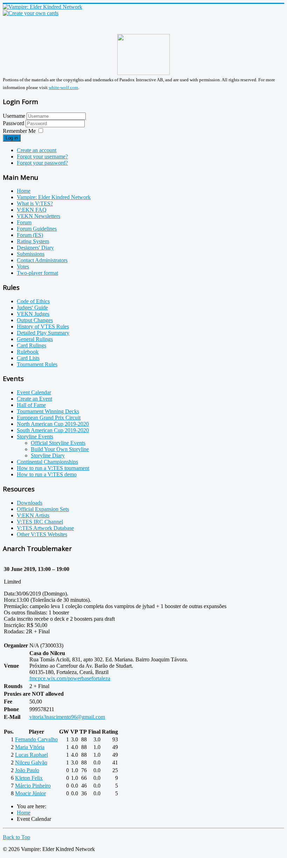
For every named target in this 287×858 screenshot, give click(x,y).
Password (14, 123)
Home (23, 191)
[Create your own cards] (30, 13)
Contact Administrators (42, 260)
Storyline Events (35, 437)
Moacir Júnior (30, 793)
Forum (24, 222)
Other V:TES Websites (42, 534)
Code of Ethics (33, 301)
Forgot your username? (42, 156)
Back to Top (16, 837)
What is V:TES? (35, 203)
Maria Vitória (29, 747)
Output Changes (35, 320)
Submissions (30, 254)
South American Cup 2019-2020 (53, 430)
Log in (12, 138)
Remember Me (19, 131)
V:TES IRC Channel (40, 522)
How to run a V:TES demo (47, 474)
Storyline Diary (48, 455)
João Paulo (27, 770)
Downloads (29, 503)
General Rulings (35, 339)
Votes (23, 267)
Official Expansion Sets (43, 509)
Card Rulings (31, 345)
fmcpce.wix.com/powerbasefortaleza (69, 678)
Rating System (33, 241)
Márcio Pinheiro (33, 786)
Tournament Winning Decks (48, 411)
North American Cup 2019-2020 (53, 424)
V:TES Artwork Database (45, 528)
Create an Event (34, 399)
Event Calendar (34, 392)
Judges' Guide (32, 308)
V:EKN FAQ (32, 210)
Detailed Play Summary (43, 333)
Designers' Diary (35, 248)
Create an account (36, 150)
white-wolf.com (63, 87)
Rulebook (27, 352)
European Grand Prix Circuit (48, 418)
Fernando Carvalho (36, 739)
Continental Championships (47, 462)
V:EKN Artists (33, 515)
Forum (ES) (30, 235)
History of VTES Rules (43, 326)
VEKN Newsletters (38, 216)
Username (14, 116)
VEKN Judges (33, 314)
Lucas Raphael (31, 755)
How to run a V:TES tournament (53, 468)
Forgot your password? (42, 163)
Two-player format (37, 273)
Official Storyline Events (58, 443)
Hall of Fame (31, 405)
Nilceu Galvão (31, 762)
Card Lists (28, 358)
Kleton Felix (29, 778)
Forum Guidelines (37, 229)
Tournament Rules (37, 364)
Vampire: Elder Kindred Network (54, 197)
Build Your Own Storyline (60, 449)
